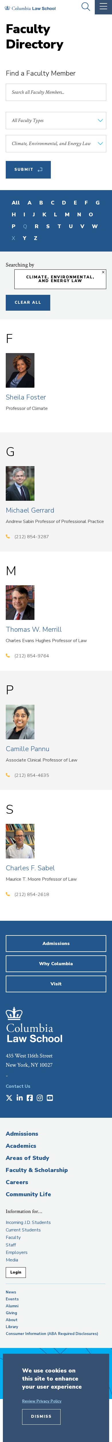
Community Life (28, 1194)
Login (15, 1272)
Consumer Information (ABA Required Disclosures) (52, 1333)
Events (12, 1299)
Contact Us (18, 1086)
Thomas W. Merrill (34, 629)
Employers (17, 1252)
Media (12, 1260)
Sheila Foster (26, 397)
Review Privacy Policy (41, 1401)
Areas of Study (27, 1158)
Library (12, 1327)
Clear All (28, 302)
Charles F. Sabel (30, 868)
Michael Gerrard (30, 510)
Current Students (23, 1230)
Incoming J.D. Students (28, 1222)
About (12, 1320)
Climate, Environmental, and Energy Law (60, 279)
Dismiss (41, 1416)
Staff (11, 1245)
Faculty (13, 1237)
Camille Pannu (27, 748)
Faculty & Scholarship (37, 1170)
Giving (11, 1313)
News (11, 1292)
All (16, 202)
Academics (21, 1146)
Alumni (12, 1306)
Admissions (22, 1134)
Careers (17, 1182)
